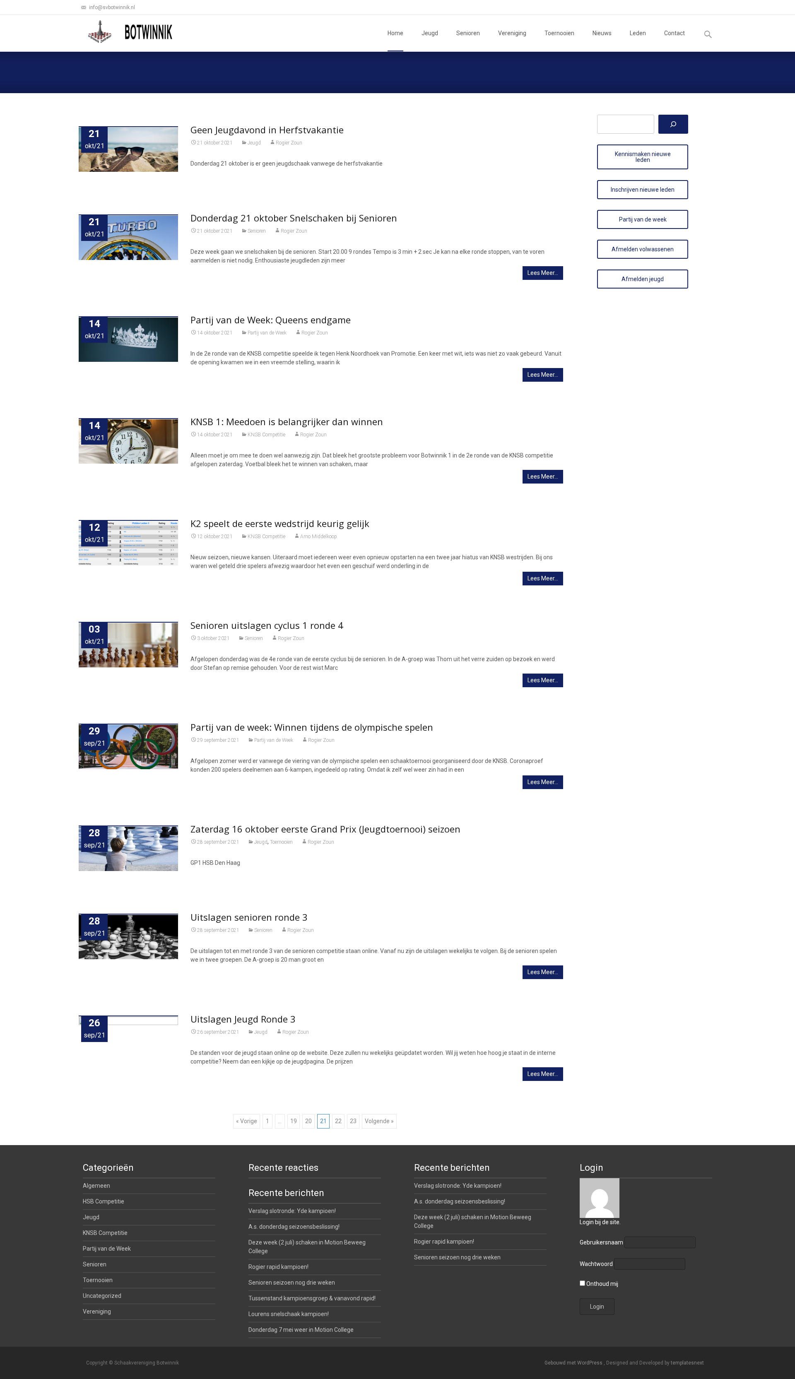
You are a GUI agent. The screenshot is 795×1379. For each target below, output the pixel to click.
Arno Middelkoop (318, 536)
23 (353, 1121)
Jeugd (430, 33)
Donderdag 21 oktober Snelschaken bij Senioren (293, 218)
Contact (674, 33)
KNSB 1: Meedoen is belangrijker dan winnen (286, 421)
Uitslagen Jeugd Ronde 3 (243, 1019)
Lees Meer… (543, 273)
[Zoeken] (673, 124)
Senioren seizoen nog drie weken (457, 1257)
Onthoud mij (601, 1283)
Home (395, 33)
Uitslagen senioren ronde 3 (249, 917)
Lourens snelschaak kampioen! (288, 1314)
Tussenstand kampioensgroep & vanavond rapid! (312, 1298)
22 (338, 1121)
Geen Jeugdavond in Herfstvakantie (267, 129)
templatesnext (687, 1363)
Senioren (468, 33)
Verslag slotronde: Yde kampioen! (457, 1185)
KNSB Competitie (266, 435)
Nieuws (602, 33)
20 (308, 1121)
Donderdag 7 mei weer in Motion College (301, 1329)
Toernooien (559, 33)
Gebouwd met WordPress (574, 1363)
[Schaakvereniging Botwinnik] (130, 31)
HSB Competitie (103, 1201)
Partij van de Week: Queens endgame (270, 319)
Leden (638, 33)
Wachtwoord (596, 1264)
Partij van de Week (267, 333)
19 (293, 1121)
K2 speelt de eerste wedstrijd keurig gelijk (279, 523)
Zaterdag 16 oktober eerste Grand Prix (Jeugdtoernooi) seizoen (325, 829)
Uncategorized (102, 1295)
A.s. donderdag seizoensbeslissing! (459, 1201)
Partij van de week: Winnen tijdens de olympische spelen (311, 727)
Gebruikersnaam (601, 1242)
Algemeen (96, 1185)
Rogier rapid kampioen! (444, 1241)
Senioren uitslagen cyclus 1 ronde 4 (266, 625)
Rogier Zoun (289, 143)
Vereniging (512, 33)
